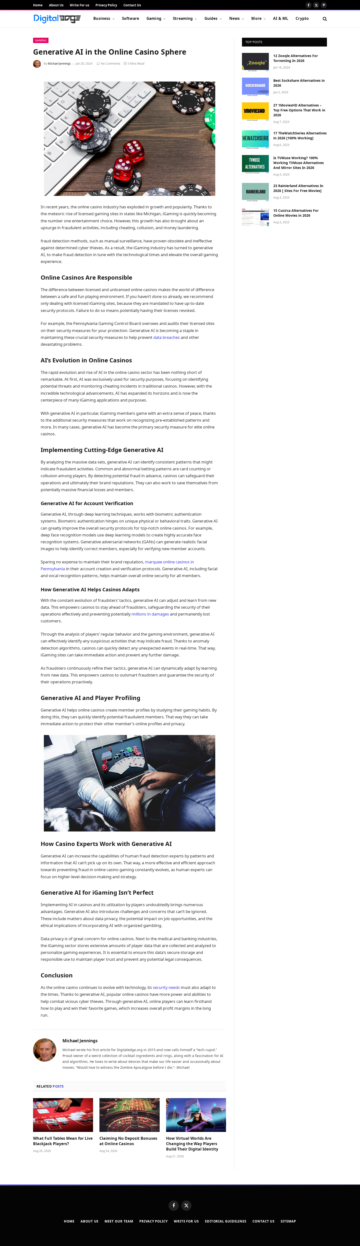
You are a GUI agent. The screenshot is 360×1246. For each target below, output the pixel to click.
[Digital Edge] (57, 18)
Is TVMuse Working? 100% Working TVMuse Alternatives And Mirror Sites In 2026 (298, 162)
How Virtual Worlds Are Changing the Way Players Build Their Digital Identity (192, 1144)
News (234, 18)
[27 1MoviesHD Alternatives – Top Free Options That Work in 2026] (255, 111)
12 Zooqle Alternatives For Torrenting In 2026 (295, 58)
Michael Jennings (59, 63)
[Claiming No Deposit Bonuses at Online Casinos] (129, 1115)
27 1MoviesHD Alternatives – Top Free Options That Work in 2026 (299, 110)
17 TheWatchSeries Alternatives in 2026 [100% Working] (300, 135)
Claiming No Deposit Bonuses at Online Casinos (128, 1141)
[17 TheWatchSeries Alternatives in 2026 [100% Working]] (255, 139)
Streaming (183, 18)
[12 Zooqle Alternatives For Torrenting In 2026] (255, 62)
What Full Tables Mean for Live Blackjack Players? (63, 1141)
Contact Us (132, 5)
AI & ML (280, 18)
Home (38, 5)
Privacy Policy (106, 5)
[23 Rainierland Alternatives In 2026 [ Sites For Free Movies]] (255, 192)
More (256, 18)
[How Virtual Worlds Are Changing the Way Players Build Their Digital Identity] (196, 1115)
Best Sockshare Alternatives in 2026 (299, 83)
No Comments (110, 63)
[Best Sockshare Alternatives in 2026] (255, 87)
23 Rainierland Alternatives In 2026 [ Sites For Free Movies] (298, 188)
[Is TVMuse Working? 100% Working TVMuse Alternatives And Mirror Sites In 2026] (255, 164)
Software (130, 18)
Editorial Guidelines (225, 1221)
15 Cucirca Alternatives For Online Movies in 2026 (296, 213)
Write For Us (186, 1221)
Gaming (153, 18)
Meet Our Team (119, 1221)
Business (101, 18)
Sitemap (288, 1221)
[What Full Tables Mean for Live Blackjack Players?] (63, 1115)
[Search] (324, 18)
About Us (56, 5)
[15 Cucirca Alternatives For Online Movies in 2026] (255, 217)
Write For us (79, 5)
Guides (211, 18)
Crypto (302, 18)
